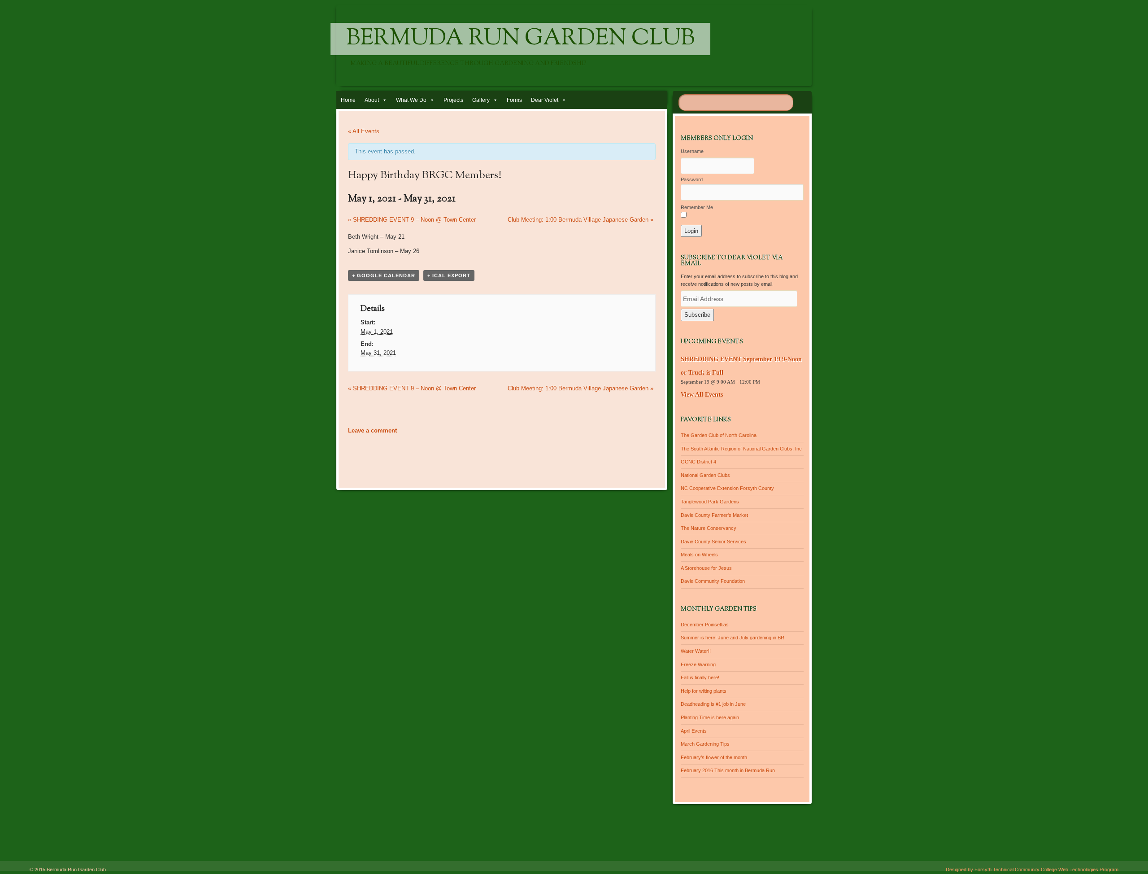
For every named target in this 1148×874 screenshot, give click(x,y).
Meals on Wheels (699, 554)
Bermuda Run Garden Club (520, 39)
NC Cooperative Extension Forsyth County (727, 488)
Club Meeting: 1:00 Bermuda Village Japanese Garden (580, 219)
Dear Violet (544, 100)
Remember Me (697, 207)
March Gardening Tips (705, 744)
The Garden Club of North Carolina (719, 435)
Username (692, 151)
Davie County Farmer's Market (714, 515)
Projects (453, 100)
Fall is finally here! (700, 677)
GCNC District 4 (698, 461)
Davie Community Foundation (713, 581)
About (372, 100)
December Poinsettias (705, 624)
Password (692, 179)
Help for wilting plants (703, 691)
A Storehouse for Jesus (706, 568)
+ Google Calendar (383, 275)
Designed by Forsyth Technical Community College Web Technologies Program (1032, 869)
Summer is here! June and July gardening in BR (732, 637)
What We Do (411, 100)
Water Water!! (696, 651)
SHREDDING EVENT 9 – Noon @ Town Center (412, 219)
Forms (514, 100)
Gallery (481, 100)
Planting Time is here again (710, 717)
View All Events (702, 394)
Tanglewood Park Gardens (710, 501)
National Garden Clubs (705, 475)
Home (348, 100)
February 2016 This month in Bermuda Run (728, 770)
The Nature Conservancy (708, 528)
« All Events (363, 131)
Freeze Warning (698, 664)
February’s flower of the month (714, 757)
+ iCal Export (448, 275)
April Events (694, 731)
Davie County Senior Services (713, 541)
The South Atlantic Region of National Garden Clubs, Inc (741, 448)
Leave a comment (372, 430)
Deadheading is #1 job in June (713, 704)
